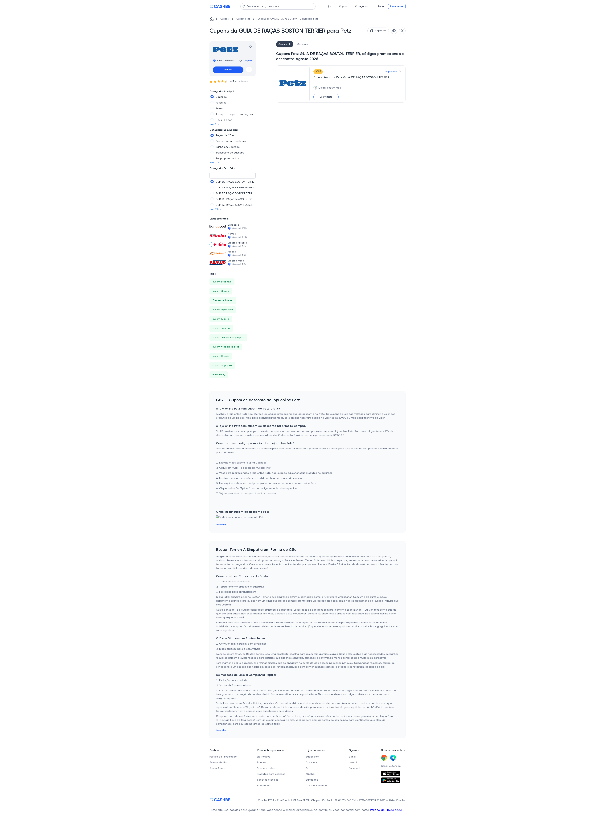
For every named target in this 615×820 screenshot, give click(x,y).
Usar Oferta (326, 97)
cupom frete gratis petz (226, 347)
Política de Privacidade (386, 810)
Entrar (381, 6)
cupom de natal (221, 328)
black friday (219, 375)
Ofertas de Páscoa (223, 300)
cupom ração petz (223, 310)
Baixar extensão (391, 766)
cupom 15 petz (221, 319)
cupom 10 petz (221, 356)
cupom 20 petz (221, 291)
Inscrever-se (396, 6)
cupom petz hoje (222, 282)
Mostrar (228, 70)
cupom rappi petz (222, 365)
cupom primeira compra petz (228, 337)
